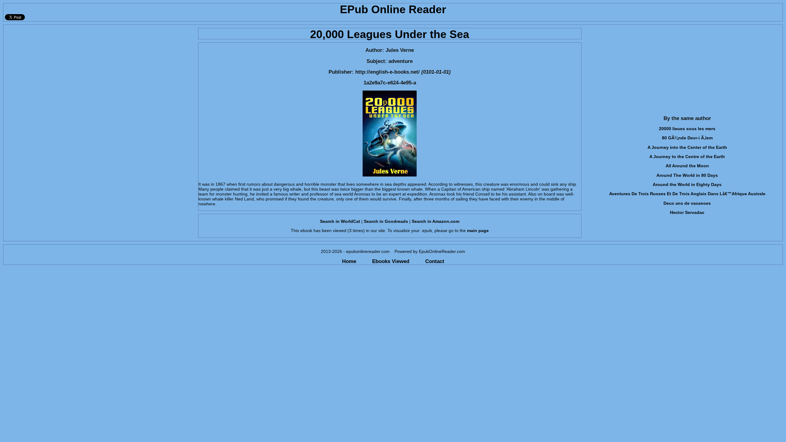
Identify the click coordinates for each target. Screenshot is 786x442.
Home (349, 261)
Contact (434, 261)
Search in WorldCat (340, 221)
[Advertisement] (98, 68)
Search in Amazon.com (435, 221)
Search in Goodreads (386, 221)
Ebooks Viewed (390, 261)
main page (478, 230)
